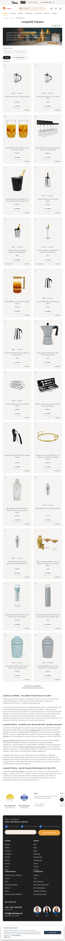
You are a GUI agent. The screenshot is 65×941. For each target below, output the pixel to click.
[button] (32, 57)
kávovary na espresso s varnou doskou (32, 747)
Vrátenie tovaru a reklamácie (13, 875)
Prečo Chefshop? (38, 881)
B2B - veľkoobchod (39, 888)
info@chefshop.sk (13, 913)
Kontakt (7, 878)
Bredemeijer (20, 771)
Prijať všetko (52, 932)
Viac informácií (16, 935)
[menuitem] (5, 13)
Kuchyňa (7, 844)
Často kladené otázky (39, 894)
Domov (7, 866)
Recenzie (36, 875)
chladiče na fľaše (35, 730)
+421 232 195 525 (13, 907)
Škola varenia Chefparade (41, 884)
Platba (7, 891)
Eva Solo (36, 869)
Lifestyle (7, 863)
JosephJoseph (37, 860)
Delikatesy (8, 850)
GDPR (6, 881)
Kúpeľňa (7, 860)
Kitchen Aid (36, 854)
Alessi (35, 847)
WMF (35, 844)
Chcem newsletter (49, 832)
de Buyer (36, 866)
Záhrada (7, 857)
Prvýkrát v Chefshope (39, 891)
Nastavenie (7, 937)
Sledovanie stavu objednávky (13, 894)
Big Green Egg (37, 857)
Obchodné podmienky (11, 884)
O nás (35, 878)
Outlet (7, 869)
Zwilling (35, 863)
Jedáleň (7, 847)
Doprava (7, 888)
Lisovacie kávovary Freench (12, 740)
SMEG (35, 850)
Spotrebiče (8, 854)
